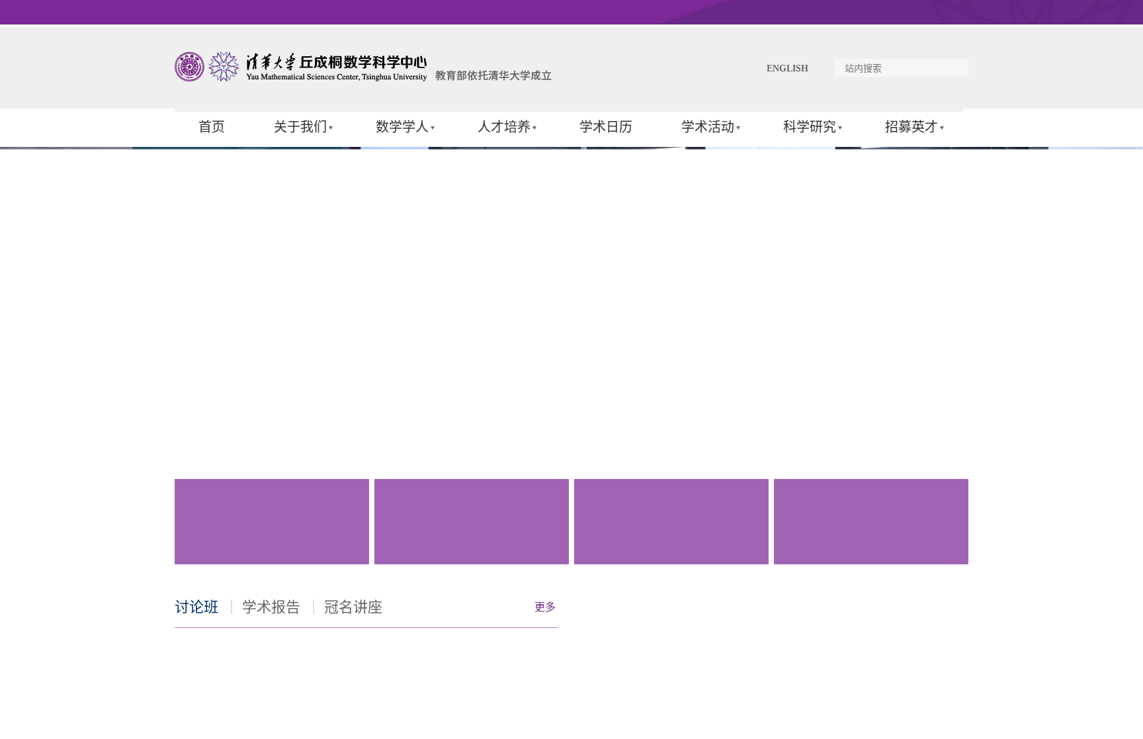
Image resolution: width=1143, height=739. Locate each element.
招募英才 (911, 127)
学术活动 (707, 127)
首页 (211, 127)
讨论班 (196, 607)
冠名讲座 (353, 607)
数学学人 (402, 127)
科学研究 (809, 127)
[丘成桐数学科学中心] (366, 78)
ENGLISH (787, 68)
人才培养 (504, 127)
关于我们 (300, 127)
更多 (545, 607)
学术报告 (271, 607)
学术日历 (605, 127)
